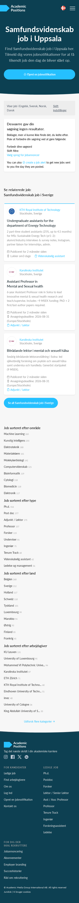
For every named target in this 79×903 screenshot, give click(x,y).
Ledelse (47, 832)
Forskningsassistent (54, 826)
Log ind (8, 793)
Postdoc (48, 780)
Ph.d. (9, 506)
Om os (8, 786)
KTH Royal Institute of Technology (40, 210)
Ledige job (10, 773)
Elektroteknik (13, 447)
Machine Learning (16, 434)
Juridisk (8, 891)
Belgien (10, 579)
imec (8, 698)
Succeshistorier (13, 871)
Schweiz (11, 599)
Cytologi (11, 480)
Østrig (9, 625)
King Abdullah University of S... (23, 711)
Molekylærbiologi (16, 460)
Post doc (11, 513)
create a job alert (36, 162)
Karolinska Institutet (31, 270)
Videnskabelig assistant (51, 256)
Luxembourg (13, 612)
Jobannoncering (13, 851)
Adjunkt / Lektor (20, 325)
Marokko (10, 619)
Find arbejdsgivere (14, 780)
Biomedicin (12, 486)
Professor (11, 526)
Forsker (10, 533)
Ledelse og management (19, 565)
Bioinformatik (14, 473)
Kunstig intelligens (16, 440)
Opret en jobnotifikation (41, 74)
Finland (10, 632)
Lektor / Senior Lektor (56, 793)
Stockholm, (27, 213)
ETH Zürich (12, 678)
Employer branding (15, 864)
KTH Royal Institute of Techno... (24, 685)
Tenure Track (13, 552)
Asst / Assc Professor (55, 799)
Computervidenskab (18, 466)
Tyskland (11, 605)
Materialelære (14, 453)
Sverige (38, 213)
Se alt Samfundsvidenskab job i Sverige (31, 403)
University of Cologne (18, 704)
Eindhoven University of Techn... (24, 691)
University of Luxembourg (20, 658)
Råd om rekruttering (16, 878)
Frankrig (10, 638)
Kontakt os (10, 806)
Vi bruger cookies (22, 891)
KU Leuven (12, 652)
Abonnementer (12, 858)
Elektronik (12, 493)
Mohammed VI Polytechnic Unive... (26, 665)
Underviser (12, 539)
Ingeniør (10, 546)
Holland (10, 592)
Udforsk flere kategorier (38, 721)
